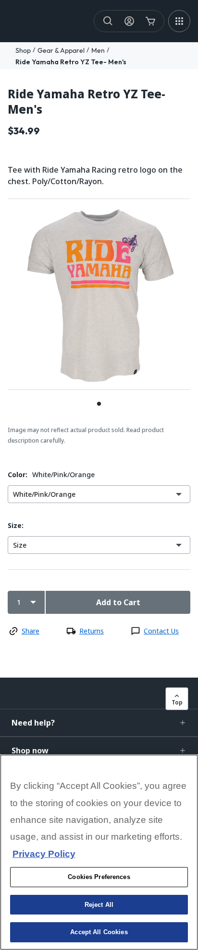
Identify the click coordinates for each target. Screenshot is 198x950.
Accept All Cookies (98, 932)
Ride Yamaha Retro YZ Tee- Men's (70, 62)
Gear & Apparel (61, 50)
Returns (91, 630)
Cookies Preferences (99, 876)
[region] (99, 852)
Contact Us (161, 630)
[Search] (108, 21)
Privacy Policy (43, 854)
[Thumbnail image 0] (99, 404)
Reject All (99, 904)
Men (98, 50)
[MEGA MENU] (179, 21)
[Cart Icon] (150, 21)
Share (30, 630)
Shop (23, 50)
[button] (99, 722)
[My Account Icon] (129, 21)
